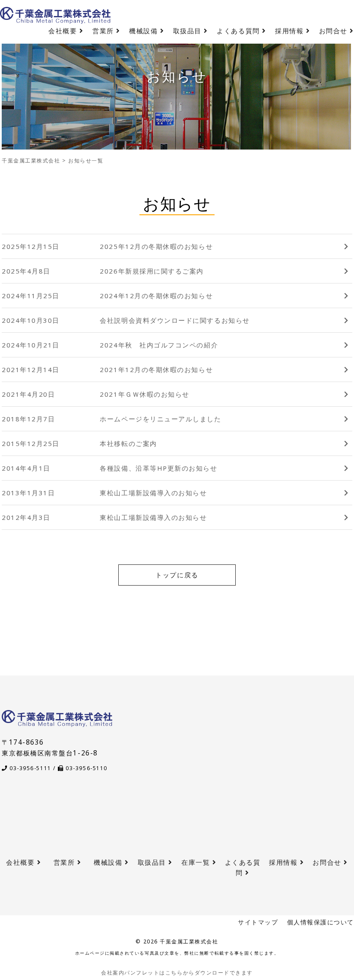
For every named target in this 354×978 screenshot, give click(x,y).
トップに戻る (176, 575)
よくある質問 (239, 30)
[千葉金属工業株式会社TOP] (57, 721)
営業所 (104, 30)
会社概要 (63, 30)
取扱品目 (188, 30)
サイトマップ (258, 922)
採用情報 (290, 30)
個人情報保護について (320, 922)
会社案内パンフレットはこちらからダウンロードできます (177, 972)
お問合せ (334, 30)
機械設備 (144, 30)
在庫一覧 (196, 862)
